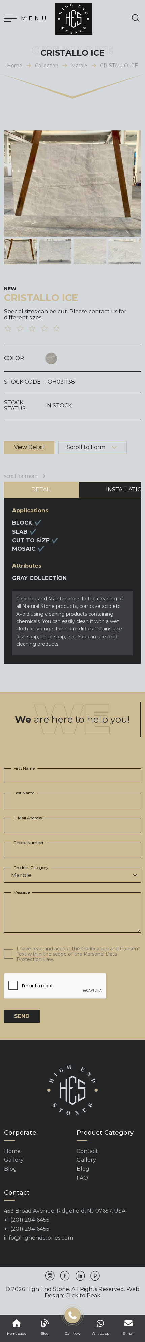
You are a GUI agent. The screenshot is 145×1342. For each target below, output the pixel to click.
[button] (133, 183)
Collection (46, 65)
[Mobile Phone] (73, 1317)
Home (14, 65)
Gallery (14, 1160)
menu (35, 18)
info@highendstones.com (38, 1238)
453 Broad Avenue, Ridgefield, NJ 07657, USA (64, 1211)
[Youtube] (95, 1276)
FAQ (82, 1178)
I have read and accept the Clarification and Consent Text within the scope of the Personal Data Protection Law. (78, 954)
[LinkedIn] (80, 1276)
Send (22, 1016)
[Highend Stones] (73, 19)
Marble (79, 65)
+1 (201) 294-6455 (26, 1220)
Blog (10, 1169)
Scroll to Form (86, 447)
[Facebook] (65, 1276)
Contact (87, 1151)
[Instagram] (50, 1276)
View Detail (29, 447)
